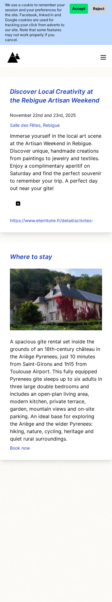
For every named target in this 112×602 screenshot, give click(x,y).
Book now (20, 447)
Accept (79, 8)
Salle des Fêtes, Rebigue (35, 125)
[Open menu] (103, 57)
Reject (99, 8)
